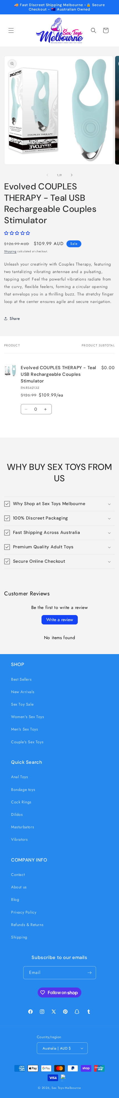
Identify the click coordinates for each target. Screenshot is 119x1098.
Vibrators (19, 839)
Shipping (10, 251)
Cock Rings (21, 802)
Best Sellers (21, 679)
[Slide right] (72, 175)
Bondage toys (23, 789)
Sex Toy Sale (22, 704)
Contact (18, 874)
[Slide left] (47, 175)
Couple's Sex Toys (27, 742)
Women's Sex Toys (27, 716)
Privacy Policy (23, 912)
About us (19, 887)
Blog (15, 899)
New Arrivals (22, 692)
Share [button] (15, 318)
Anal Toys (19, 777)
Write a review (59, 619)
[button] (11, 30)
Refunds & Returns (27, 924)
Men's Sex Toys (24, 729)
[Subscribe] (90, 972)
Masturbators (22, 827)
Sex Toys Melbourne (66, 1088)
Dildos (17, 814)
